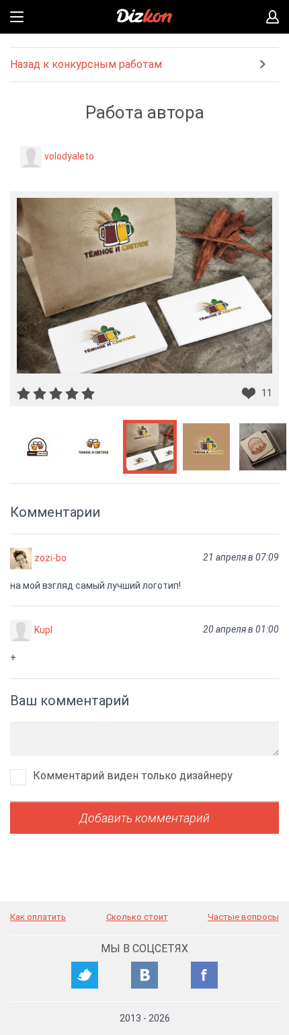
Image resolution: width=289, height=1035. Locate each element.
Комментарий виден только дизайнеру (133, 775)
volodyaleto (69, 156)
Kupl (43, 629)
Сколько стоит (137, 917)
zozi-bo (50, 557)
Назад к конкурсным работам (86, 64)
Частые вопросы (243, 917)
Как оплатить (38, 917)
